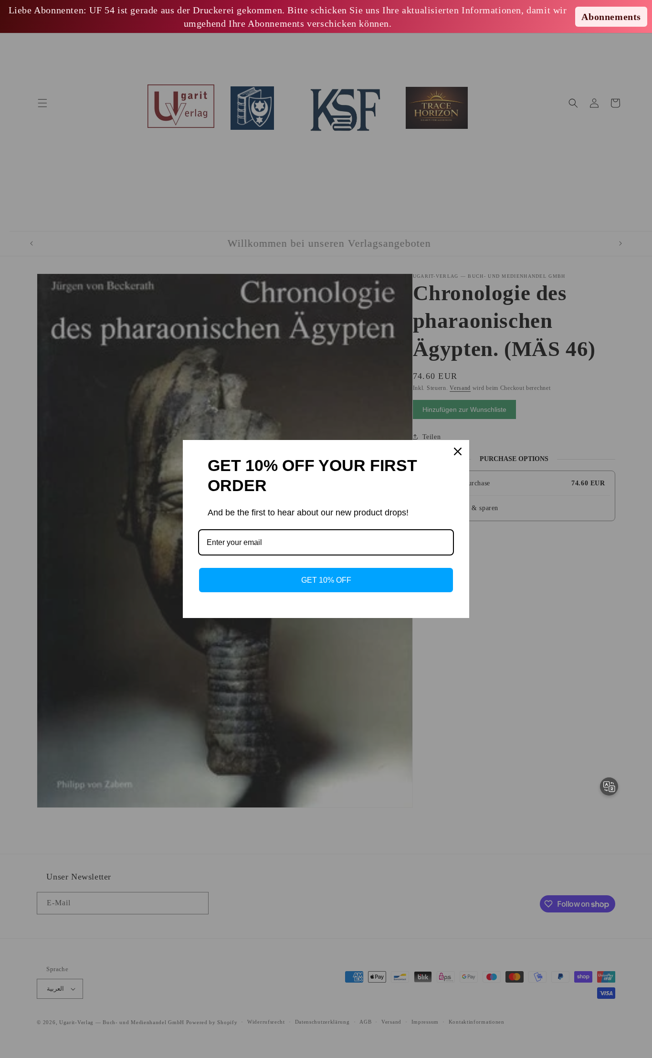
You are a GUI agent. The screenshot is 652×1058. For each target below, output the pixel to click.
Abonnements (611, 16)
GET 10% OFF (326, 580)
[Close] (457, 451)
